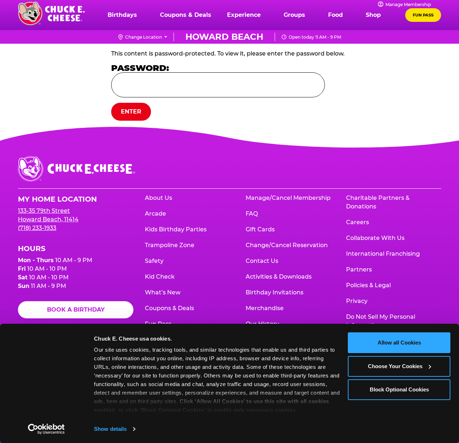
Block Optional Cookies (399, 389)
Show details (110, 429)
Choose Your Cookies (395, 366)
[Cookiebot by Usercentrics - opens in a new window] (46, 429)
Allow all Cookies (399, 343)
